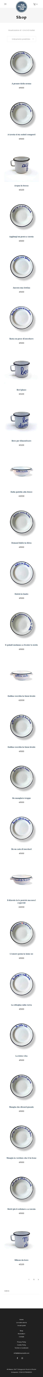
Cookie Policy (21, 1345)
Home (21, 1320)
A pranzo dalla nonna (21, 84)
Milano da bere (21, 1260)
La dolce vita (21, 1056)
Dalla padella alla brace (21, 492)
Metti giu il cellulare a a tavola (21, 1209)
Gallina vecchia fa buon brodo (21, 696)
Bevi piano (21, 390)
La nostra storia (21, 1323)
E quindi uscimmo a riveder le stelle (21, 645)
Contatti (21, 1337)
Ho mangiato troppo (21, 798)
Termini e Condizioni (21, 1348)
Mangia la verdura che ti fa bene (21, 1158)
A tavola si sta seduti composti (21, 135)
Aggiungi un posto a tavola (21, 237)
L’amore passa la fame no (21, 954)
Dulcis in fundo (21, 594)
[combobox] (21, 39)
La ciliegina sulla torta (21, 1005)
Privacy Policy (21, 1342)
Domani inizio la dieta (21, 543)
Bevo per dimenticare (21, 441)
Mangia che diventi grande (21, 1107)
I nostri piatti (21, 1325)
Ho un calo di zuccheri (21, 849)
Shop (21, 1331)
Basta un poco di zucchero (22, 339)
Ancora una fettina (21, 288)
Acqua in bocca (21, 186)
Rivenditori (21, 1334)
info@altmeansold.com (21, 1353)
